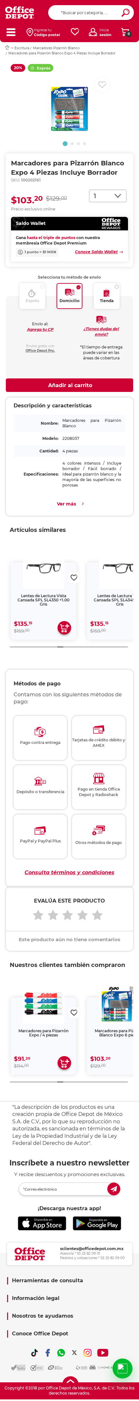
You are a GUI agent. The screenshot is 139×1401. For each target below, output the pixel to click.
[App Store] (42, 1223)
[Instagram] (87, 1353)
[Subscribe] (113, 1189)
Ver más (66, 504)
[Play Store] (97, 1223)
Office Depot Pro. (40, 350)
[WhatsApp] (61, 1353)
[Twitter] (74, 1353)
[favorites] (75, 32)
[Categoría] (10, 32)
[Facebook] (48, 1353)
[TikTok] (34, 1353)
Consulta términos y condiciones (69, 872)
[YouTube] (103, 1353)
